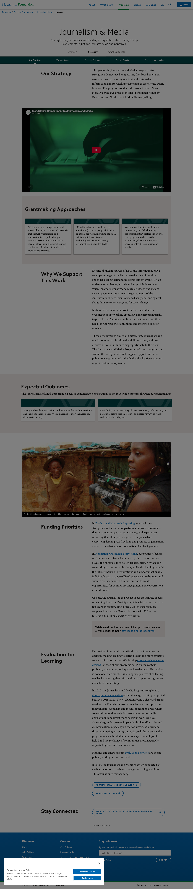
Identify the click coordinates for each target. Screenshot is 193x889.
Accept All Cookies (87, 871)
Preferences (87, 878)
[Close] (99, 863)
